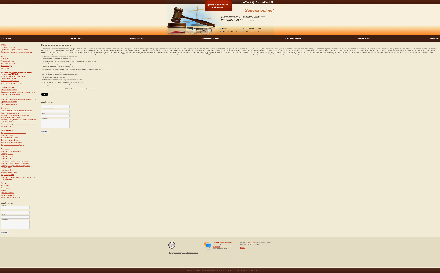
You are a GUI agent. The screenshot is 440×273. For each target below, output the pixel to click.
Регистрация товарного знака (11, 94)
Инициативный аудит (8, 63)
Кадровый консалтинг (8, 195)
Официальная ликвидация (10, 113)
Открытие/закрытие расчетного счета (13, 133)
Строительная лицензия (9, 102)
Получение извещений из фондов (12, 145)
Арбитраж (4, 190)
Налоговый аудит (6, 66)
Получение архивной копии (10, 140)
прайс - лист (76, 38)
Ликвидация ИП (6, 126)
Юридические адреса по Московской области (16, 52)
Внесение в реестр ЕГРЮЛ (10, 81)
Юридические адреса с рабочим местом (14, 49)
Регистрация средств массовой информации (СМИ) (18, 99)
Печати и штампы (7, 185)
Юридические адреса (8, 47)
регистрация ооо (136, 38)
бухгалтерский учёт (293, 38)
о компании (6, 38)
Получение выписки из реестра (11, 142)
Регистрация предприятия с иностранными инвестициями (15, 167)
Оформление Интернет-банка (11, 197)
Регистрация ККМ (7, 135)
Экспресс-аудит (6, 68)
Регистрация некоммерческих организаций (15, 161)
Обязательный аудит (7, 61)
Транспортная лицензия (9, 104)
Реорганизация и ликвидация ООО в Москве (16, 110)
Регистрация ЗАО (7, 156)
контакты (435, 38)
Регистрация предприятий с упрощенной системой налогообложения (18, 178)
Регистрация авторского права (11, 97)
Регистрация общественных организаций (15, 163)
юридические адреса (211, 38)
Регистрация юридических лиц (11, 151)
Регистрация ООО (7, 154)
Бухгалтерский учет (7, 193)
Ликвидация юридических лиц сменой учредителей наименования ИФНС (19, 120)
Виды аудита (5, 58)
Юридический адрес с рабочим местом (183, 252)
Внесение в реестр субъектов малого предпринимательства (13, 77)
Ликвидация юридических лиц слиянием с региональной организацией (15, 116)
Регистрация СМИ (7, 170)
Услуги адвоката (6, 188)
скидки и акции (364, 38)
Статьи (242, 248)
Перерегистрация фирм (9, 172)
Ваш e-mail (252, 242)
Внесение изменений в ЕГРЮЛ (11, 83)
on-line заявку (89, 89)
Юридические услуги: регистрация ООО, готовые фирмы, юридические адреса (232, 270)
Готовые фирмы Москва (9, 90)
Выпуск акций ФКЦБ (8, 175)
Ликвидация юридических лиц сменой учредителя (18, 124)
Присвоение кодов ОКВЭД (10, 137)
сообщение (216, 247)
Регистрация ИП (6, 158)
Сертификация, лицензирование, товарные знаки (18, 92)
